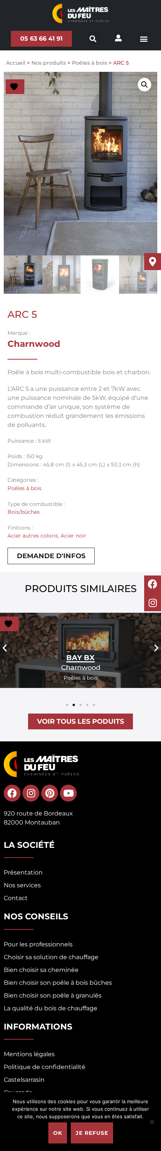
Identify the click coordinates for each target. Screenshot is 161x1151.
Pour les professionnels (38, 944)
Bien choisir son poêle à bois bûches (58, 982)
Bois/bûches (23, 512)
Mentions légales (29, 1054)
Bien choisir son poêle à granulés (52, 995)
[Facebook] (152, 584)
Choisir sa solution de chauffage (51, 957)
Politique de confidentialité (44, 1067)
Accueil (15, 63)
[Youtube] (68, 793)
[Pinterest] (49, 793)
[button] (144, 38)
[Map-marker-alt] (152, 261)
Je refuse (92, 1133)
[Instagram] (152, 602)
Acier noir (73, 535)
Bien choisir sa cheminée (41, 969)
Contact (16, 898)
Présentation (23, 872)
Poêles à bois (89, 63)
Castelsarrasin (24, 1079)
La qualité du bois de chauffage (50, 1008)
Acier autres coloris (32, 535)
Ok (57, 1133)
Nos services (22, 885)
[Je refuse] (151, 1121)
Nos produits (48, 63)
